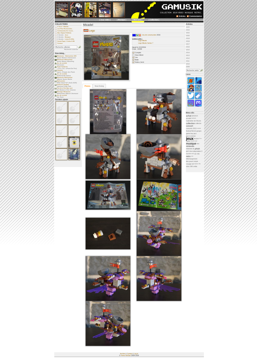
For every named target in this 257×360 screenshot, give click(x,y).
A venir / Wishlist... (63, 26)
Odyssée (60, 70)
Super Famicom (62, 66)
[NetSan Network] (191, 84)
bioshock (194, 118)
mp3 (196, 141)
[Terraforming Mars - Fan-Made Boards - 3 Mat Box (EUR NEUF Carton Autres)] (61, 136)
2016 (188, 47)
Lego (92, 30)
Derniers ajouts (61, 99)
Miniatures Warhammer (64, 59)
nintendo (190, 146)
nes (198, 143)
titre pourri (189, 161)
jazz (195, 133)
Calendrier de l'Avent (193, 121)
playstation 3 (197, 151)
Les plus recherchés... (65, 28)
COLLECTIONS (61, 24)
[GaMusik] (182, 8)
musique (191, 143)
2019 (188, 38)
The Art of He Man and (64, 88)
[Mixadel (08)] (108, 249)
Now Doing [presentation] (99, 86)
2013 (188, 55)
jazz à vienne (191, 136)
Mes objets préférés (64, 33)
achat (188, 116)
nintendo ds (190, 149)
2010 (188, 64)
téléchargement (191, 159)
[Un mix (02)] (108, 300)
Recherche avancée (71, 49)
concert (189, 126)
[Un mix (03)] (159, 300)
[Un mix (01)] (159, 255)
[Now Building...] (55, 57)
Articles (189, 24)
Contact (130, 353)
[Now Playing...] (55, 64)
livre (200, 138)
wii (193, 164)
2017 (188, 44)
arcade (188, 118)
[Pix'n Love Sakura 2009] (198, 91)
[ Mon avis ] (137, 20)
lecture (196, 138)
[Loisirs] (140, 36)
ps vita (197, 154)
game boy (189, 133)
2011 (187, 61)
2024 (188, 30)
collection (190, 123)
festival (188, 131)
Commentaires (195, 16)
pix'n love (189, 151)
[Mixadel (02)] (108, 133)
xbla (199, 163)
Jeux (66, 35)
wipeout (196, 163)
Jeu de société (62, 63)
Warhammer (61, 81)
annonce (195, 116)
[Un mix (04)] (108, 345)
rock (192, 156)
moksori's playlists (63, 84)
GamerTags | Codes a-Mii (66, 41)
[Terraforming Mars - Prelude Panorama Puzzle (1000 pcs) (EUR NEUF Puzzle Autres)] (61, 159)
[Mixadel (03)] (159, 133)
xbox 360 (189, 166)
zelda (195, 166)
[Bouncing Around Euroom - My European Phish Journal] (198, 84)
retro (188, 156)
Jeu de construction (149, 35)
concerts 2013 (191, 128)
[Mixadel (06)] (108, 209)
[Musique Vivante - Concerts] (198, 99)
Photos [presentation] (87, 86)
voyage (188, 164)
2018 (188, 41)
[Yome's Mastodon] (198, 106)
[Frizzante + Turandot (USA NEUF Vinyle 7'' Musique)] (74, 147)
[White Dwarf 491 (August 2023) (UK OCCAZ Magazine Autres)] (61, 124)
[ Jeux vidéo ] (105, 20)
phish (197, 148)
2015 (188, 49)
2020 (188, 35)
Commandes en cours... (65, 31)
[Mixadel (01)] (106, 79)
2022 (188, 33)
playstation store (190, 153)
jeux (189, 138)
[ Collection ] (154, 20)
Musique (68, 37)
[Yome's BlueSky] (191, 99)
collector (198, 123)
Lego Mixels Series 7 (145, 43)
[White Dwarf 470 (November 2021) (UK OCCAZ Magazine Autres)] (61, 112)
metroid (192, 141)
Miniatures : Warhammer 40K (67, 56)
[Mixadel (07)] (159, 210)
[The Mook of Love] (191, 91)
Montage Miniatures (63, 91)
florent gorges (197, 131)
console (199, 128)
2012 (188, 58)
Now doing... (60, 53)
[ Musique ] (121, 20)
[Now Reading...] (55, 71)
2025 (188, 27)
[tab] (88, 86)
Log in (136, 353)
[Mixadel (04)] (108, 178)
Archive (123, 353)
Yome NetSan (126, 355)
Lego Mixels (142, 40)
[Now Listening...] (55, 85)
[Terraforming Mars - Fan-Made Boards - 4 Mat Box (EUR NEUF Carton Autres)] (61, 147)
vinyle (196, 161)
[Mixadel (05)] (159, 178)
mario (188, 141)
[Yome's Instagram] (191, 106)
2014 (188, 52)
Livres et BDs (69, 39)
